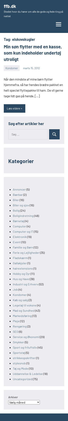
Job (15, 289)
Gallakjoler (20, 263)
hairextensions (23, 268)
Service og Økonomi (26, 337)
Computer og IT (23, 231)
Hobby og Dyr (21, 273)
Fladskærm (20, 258)
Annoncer (19, 189)
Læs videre (13, 108)
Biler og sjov (21, 205)
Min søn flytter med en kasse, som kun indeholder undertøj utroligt (33, 53)
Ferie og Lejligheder (26, 252)
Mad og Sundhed (24, 310)
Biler (16, 200)
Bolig (16, 210)
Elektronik (20, 237)
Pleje (16, 321)
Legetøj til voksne (24, 305)
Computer (19, 226)
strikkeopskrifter (24, 358)
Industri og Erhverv (25, 284)
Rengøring (20, 326)
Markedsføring (22, 316)
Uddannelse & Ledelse (28, 373)
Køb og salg (20, 300)
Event (17, 242)
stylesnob (19, 363)
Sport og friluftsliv (25, 347)
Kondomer (11, 68)
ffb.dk (10, 6)
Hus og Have (21, 279)
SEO (15, 331)
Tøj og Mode (20, 368)
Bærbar (18, 194)
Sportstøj (19, 352)
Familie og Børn (23, 247)
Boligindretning (23, 215)
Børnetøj (18, 221)
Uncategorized (22, 379)
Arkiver (13, 397)
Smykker (18, 342)
